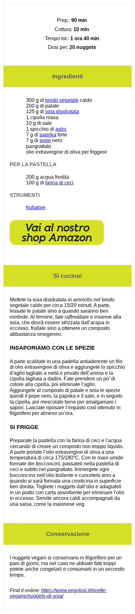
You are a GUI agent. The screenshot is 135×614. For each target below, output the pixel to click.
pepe (45, 140)
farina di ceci (59, 182)
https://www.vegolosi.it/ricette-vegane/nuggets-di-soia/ (58, 593)
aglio (60, 129)
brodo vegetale (61, 100)
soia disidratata (62, 111)
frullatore (36, 207)
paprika (48, 134)
